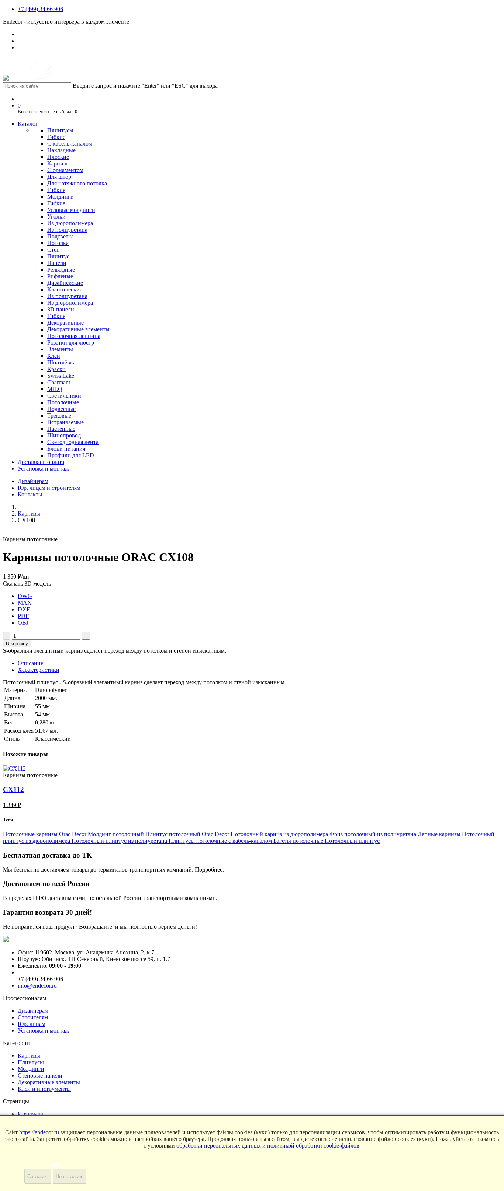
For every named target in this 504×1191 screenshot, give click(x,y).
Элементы (60, 349)
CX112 (13, 789)
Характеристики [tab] (38, 670)
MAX (25, 603)
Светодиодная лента (73, 442)
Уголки (56, 216)
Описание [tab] (30, 663)
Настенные (61, 429)
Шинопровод (64, 435)
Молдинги (60, 196)
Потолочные (63, 402)
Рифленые (60, 276)
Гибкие (56, 137)
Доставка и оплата (41, 462)
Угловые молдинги (71, 210)
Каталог (28, 124)
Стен (53, 250)
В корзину (17, 643)
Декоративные (65, 322)
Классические (64, 289)
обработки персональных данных (218, 1145)
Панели (56, 263)
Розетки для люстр (70, 342)
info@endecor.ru (37, 985)
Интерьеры (32, 1114)
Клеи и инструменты (44, 1089)
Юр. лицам (31, 1024)
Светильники (64, 395)
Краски (56, 369)
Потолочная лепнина (73, 336)
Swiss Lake (60, 376)
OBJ (23, 622)
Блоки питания (66, 449)
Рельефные (61, 269)
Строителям (33, 1017)
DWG (25, 596)
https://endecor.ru (39, 1132)
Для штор (59, 177)
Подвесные (61, 409)
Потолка (58, 243)
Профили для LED (70, 455)
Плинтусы (60, 130)
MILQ (54, 389)
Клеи (53, 356)
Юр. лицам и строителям (49, 488)
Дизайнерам (33, 481)
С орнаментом (65, 170)
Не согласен (69, 1176)
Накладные (61, 150)
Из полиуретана (67, 230)
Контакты (30, 494)
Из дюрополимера (70, 223)
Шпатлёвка (61, 362)
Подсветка (60, 236)
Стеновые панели (40, 1075)
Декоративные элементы (78, 329)
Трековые (59, 415)
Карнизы (58, 163)
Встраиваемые (65, 422)
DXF (24, 609)
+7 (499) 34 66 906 (40, 9)
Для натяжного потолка (77, 183)
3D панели (60, 309)
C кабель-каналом (69, 143)
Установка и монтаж (43, 468)
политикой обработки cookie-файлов (313, 1145)
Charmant (58, 382)
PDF (23, 616)
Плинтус (58, 256)
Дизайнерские (65, 283)
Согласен (37, 1176)
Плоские (58, 157)
